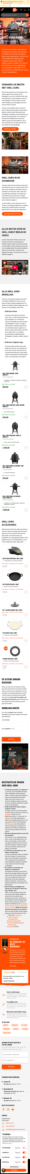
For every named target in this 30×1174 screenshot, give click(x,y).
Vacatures (15, 1025)
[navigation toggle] (27, 9)
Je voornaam (6, 720)
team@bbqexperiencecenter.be (15, 1129)
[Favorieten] (21, 10)
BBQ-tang (11, 923)
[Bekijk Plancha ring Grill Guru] (15, 657)
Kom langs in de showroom (12, 214)
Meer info (17, 1147)
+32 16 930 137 (10, 1126)
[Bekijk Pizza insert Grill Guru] (15, 631)
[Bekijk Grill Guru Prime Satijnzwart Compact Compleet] (15, 466)
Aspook (10, 926)
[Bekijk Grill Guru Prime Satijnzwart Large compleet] (15, 497)
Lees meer (13, 966)
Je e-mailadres (8, 728)
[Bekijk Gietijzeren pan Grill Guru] (15, 582)
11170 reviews (21, 972)
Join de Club (6, 1033)
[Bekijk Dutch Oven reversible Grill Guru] (15, 556)
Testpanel (25, 1029)
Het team (24, 1025)
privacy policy (8, 1143)
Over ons (15, 1029)
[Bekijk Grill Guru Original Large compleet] (15, 374)
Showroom (6, 1029)
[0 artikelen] (2, 10)
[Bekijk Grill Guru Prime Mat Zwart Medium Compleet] (15, 405)
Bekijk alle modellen (10, 129)
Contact (5, 1025)
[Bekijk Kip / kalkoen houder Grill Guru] (15, 606)
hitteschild (19, 915)
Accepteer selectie (14, 1167)
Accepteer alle (14, 1170)
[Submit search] (27, 15)
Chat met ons (10, 1123)
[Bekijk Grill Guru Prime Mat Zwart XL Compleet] (15, 435)
